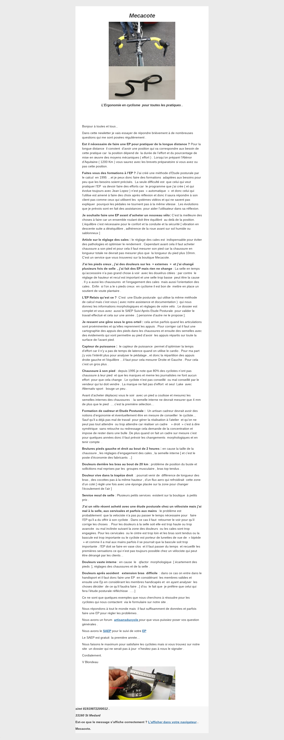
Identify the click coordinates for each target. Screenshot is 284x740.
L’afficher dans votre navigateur (172, 722)
